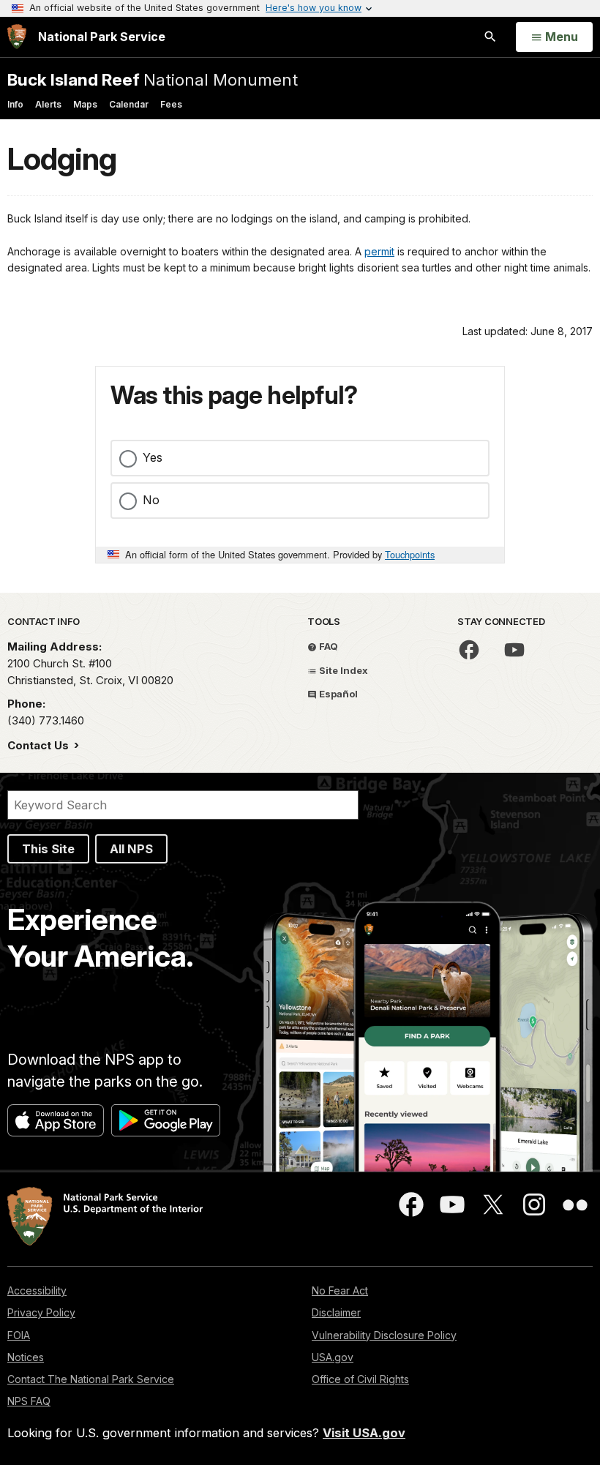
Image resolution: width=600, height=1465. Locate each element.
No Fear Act (340, 1290)
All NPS (131, 849)
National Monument (152, 79)
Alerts (48, 104)
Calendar (129, 104)
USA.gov (332, 1357)
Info (15, 104)
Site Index (342, 670)
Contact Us (39, 745)
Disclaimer (336, 1312)
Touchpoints (410, 554)
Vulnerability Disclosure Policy (384, 1335)
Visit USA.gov (364, 1432)
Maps (85, 104)
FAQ (327, 646)
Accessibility (37, 1290)
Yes (152, 457)
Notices (25, 1357)
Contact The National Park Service (90, 1379)
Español (337, 694)
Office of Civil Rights (360, 1379)
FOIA (18, 1335)
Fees (171, 104)
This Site (48, 849)
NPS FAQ (28, 1401)
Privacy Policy (41, 1312)
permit (379, 251)
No (151, 499)
